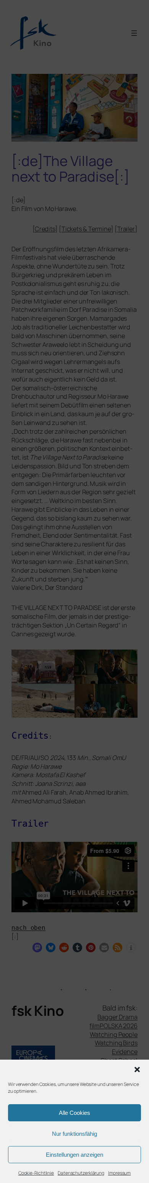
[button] (137, 1069)
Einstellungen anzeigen (74, 1154)
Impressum (119, 1173)
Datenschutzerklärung (81, 1173)
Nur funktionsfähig (74, 1133)
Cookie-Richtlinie (36, 1173)
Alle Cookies (74, 1113)
